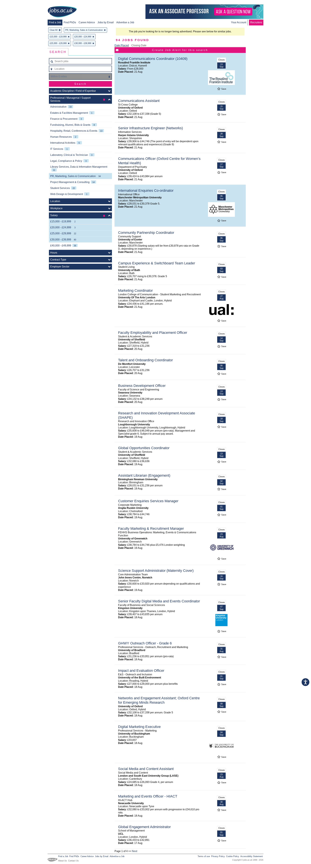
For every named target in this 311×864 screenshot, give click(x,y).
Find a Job (55, 22)
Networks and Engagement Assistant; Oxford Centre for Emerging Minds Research (159, 700)
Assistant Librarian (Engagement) (144, 475)
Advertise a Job (125, 22)
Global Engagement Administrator (144, 827)
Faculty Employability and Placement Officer (152, 333)
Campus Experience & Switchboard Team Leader (156, 263)
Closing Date (138, 45)
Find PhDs (70, 22)
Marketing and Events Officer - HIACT (147, 796)
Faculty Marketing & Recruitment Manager (151, 528)
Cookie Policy (232, 856)
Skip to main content (13, 2)
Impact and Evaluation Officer (141, 671)
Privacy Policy (218, 856)
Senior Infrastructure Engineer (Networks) (150, 128)
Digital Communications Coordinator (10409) (152, 59)
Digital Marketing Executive (139, 727)
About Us (62, 860)
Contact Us (73, 860)
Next (134, 851)
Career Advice (87, 22)
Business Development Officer (142, 386)
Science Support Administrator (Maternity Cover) (156, 571)
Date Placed (122, 45)
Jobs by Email (106, 22)
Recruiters (256, 22)
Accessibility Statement (251, 856)
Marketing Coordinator (135, 290)
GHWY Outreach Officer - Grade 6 (145, 643)
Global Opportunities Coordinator (143, 448)
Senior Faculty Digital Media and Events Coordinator (159, 601)
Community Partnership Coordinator (146, 233)
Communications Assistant (139, 101)
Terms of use (204, 856)
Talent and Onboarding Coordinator (145, 360)
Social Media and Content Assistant (146, 769)
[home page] (62, 12)
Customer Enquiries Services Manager (148, 501)
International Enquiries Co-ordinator (145, 190)
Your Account (238, 22)
